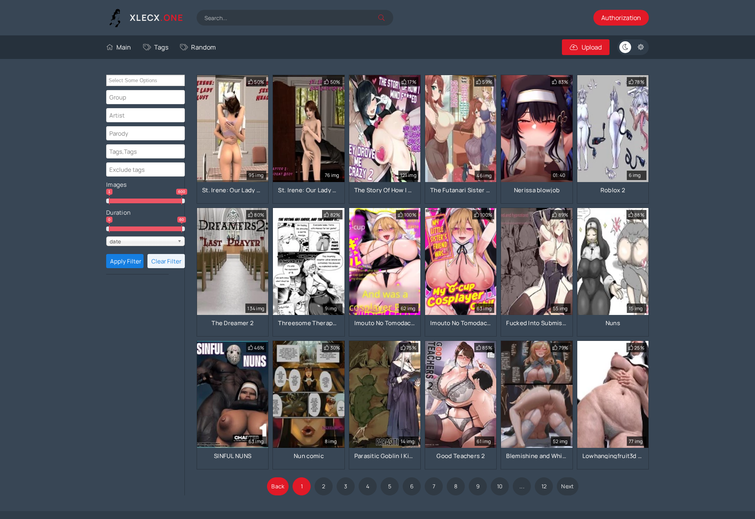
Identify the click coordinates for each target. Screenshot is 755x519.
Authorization (621, 17)
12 (544, 486)
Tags (161, 47)
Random (203, 47)
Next (567, 486)
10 (500, 486)
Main (123, 47)
